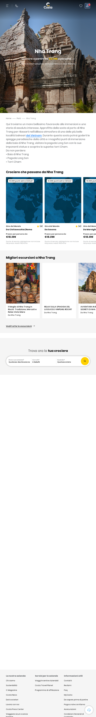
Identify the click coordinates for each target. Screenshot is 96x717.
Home (8, 118)
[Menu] (7, 5)
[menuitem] (19, 361)
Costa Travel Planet (44, 685)
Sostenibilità (11, 685)
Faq (66, 690)
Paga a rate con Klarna (74, 704)
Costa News (11, 695)
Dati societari (12, 699)
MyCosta (68, 695)
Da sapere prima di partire (76, 699)
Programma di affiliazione (47, 690)
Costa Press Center (15, 709)
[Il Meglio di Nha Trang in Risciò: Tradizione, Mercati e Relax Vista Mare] (23, 290)
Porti (19, 118)
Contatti (68, 680)
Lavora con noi (12, 704)
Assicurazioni (70, 709)
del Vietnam (34, 135)
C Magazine (11, 690)
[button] (81, 5)
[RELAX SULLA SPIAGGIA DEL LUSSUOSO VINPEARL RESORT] (59, 290)
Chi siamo (10, 680)
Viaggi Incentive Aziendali (46, 680)
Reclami (67, 685)
